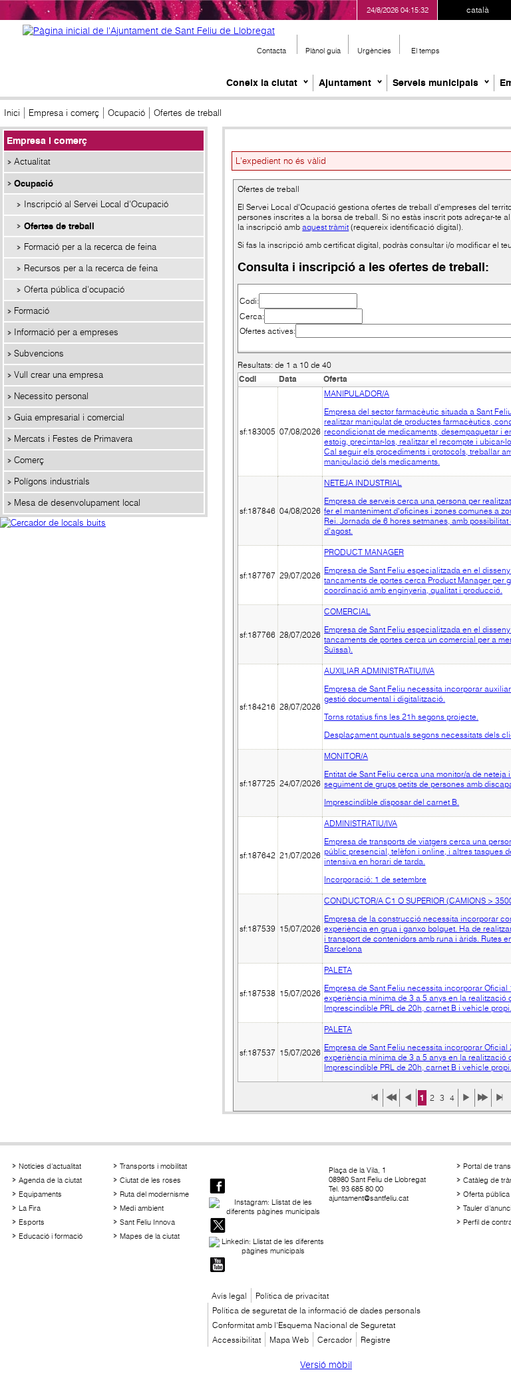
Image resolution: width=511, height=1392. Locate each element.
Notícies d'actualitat (50, 1166)
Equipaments (40, 1194)
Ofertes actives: (267, 331)
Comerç (29, 460)
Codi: (249, 301)
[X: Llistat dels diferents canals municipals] (217, 1226)
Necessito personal (51, 396)
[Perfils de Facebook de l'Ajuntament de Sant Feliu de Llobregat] (217, 1187)
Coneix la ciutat (261, 82)
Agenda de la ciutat (50, 1180)
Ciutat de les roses (150, 1180)
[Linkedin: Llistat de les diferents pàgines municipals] (267, 1246)
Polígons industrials (52, 481)
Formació (31, 311)
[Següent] (466, 1102)
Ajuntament (345, 82)
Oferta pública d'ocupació (74, 289)
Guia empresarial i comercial (69, 417)
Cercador (334, 1340)
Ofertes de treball (59, 226)
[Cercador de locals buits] (104, 537)
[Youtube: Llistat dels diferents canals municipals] (217, 1265)
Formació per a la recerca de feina (90, 247)
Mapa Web (289, 1340)
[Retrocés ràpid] (391, 1102)
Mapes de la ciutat (150, 1236)
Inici (12, 113)
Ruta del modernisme (154, 1194)
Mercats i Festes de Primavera (73, 438)
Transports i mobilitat (153, 1166)
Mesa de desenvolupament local (77, 502)
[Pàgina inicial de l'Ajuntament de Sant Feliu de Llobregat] (149, 31)
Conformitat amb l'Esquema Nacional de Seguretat (303, 1325)
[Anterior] (408, 1102)
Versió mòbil (326, 1365)
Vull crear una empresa (58, 374)
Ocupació (126, 113)
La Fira (30, 1208)
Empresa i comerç (64, 113)
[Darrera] (500, 1102)
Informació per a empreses (66, 332)
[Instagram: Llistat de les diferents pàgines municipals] (267, 1206)
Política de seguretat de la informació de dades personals (316, 1310)
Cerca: (252, 316)
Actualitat (32, 161)
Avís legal (229, 1296)
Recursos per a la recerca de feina (91, 268)
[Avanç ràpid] (483, 1102)
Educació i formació (51, 1236)
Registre (376, 1340)
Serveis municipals (435, 82)
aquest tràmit (325, 227)
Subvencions (39, 353)
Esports (32, 1222)
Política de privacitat (292, 1296)
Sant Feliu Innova (147, 1222)
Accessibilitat (236, 1340)
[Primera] (375, 1102)
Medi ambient (142, 1208)
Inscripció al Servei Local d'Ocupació (96, 204)
